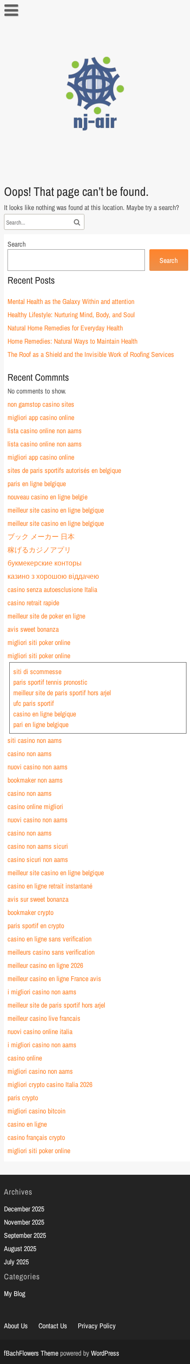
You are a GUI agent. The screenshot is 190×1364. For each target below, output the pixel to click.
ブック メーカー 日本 (41, 536)
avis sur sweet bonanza (38, 899)
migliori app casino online (41, 417)
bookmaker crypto (30, 912)
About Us (16, 1325)
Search (17, 244)
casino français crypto (36, 1137)
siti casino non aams (35, 740)
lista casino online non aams (45, 430)
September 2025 (25, 1235)
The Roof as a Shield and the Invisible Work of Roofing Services (91, 354)
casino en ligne (27, 1124)
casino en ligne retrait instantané (50, 886)
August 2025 (20, 1248)
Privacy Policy (97, 1325)
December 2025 (24, 1209)
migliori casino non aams (40, 1071)
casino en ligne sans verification (49, 939)
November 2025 (24, 1222)
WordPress (105, 1353)
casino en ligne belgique (44, 714)
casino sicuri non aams (38, 859)
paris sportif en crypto (36, 925)
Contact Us (52, 1325)
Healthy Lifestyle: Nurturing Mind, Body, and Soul (71, 314)
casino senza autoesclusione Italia (52, 589)
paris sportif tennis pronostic (50, 682)
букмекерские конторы (45, 563)
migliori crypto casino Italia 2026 (50, 1084)
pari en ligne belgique (40, 724)
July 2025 (16, 1262)
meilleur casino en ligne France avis (54, 978)
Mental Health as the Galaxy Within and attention (71, 301)
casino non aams (30, 753)
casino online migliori (35, 806)
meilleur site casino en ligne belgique (56, 510)
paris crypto (23, 1097)
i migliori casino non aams (42, 992)
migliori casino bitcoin (36, 1111)
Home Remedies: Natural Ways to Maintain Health (72, 341)
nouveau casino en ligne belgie (47, 497)
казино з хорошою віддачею (53, 576)
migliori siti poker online (39, 642)
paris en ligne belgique (37, 483)
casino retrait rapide (33, 602)
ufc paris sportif (33, 703)
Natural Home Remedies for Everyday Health (65, 328)
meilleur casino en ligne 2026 (45, 965)
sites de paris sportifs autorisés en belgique (64, 470)
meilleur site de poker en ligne (46, 616)
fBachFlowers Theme (31, 1353)
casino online (25, 1058)
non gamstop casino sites (41, 404)
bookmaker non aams (35, 780)
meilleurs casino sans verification (51, 952)
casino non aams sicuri (38, 846)
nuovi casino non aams (38, 767)
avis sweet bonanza (33, 629)
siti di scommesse (37, 671)
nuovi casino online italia (40, 1031)
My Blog (14, 1293)
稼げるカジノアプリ (39, 550)
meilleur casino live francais (44, 1018)
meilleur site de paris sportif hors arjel (62, 692)
